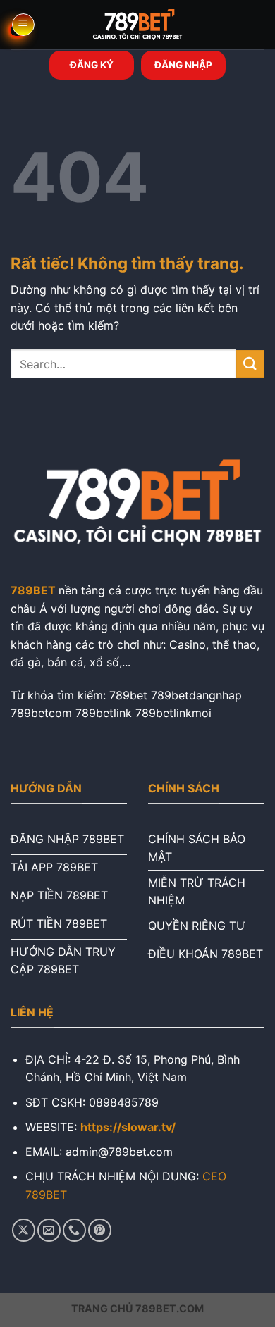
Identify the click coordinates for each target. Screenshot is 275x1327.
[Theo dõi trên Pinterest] (99, 1230)
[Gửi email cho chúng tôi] (49, 1230)
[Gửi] (250, 364)
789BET (33, 590)
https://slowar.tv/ (128, 1127)
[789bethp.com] (137, 24)
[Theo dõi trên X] (23, 1230)
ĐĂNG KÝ (92, 64)
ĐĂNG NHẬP (183, 64)
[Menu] (23, 24)
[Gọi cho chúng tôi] (74, 1230)
